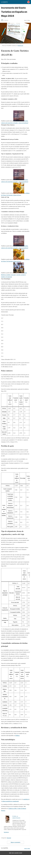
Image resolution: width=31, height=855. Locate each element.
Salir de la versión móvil (15, 853)
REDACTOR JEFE (16, 818)
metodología (26, 799)
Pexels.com (20, 45)
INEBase (17, 735)
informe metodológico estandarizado (10, 801)
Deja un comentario (15, 842)
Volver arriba (27, 848)
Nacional (9, 837)
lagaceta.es (6, 832)
